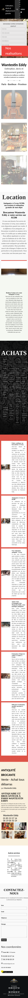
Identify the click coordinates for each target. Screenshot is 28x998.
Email (2, 911)
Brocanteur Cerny (8, 872)
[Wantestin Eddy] (3, 9)
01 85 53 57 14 (19, 4)
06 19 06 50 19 (19, 14)
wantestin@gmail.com (8, 963)
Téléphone (4, 918)
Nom (2, 905)
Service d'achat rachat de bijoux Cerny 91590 (19, 870)
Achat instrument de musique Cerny (8, 864)
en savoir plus (14, 118)
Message (3, 924)
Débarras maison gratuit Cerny (12, 863)
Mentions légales (14, 995)
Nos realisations (13, 51)
